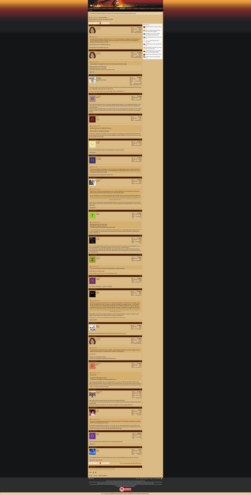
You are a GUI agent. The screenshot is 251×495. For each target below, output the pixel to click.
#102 (140, 50)
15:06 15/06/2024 (93, 210)
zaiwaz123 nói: (94, 61)
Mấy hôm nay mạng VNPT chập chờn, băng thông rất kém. (153, 51)
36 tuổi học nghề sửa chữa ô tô (153, 27)
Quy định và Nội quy (144, 478)
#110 (140, 235)
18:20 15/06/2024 (93, 323)
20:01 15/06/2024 (93, 336)
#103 (140, 75)
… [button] (95, 23)
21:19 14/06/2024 (93, 93)
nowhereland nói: (94, 419)
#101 (140, 25)
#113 (140, 289)
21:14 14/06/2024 (93, 75)
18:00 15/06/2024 (93, 289)
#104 (140, 93)
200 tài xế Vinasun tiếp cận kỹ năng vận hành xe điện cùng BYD (152, 31)
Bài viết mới (146, 24)
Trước (90, 23)
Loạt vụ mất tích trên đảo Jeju (152, 57)
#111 (140, 254)
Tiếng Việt (92, 478)
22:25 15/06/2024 (93, 431)
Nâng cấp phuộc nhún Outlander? (152, 41)
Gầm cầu (139, 454)
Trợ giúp (151, 478)
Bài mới (116, 8)
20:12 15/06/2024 (93, 361)
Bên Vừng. (139, 414)
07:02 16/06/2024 (93, 447)
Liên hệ (137, 478)
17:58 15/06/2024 (93, 275)
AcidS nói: (93, 347)
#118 (140, 407)
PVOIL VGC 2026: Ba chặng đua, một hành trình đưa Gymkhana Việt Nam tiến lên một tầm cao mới (114, 13)
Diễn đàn (122, 8)
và (97, 460)
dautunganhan (93, 21)
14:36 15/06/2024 (93, 177)
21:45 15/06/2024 (93, 407)
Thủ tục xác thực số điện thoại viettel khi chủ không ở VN (152, 34)
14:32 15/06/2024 (93, 155)
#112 (140, 275)
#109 (140, 210)
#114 (140, 323)
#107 (140, 155)
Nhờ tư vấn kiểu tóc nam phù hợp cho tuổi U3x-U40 (153, 48)
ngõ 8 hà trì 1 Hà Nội (137, 83)
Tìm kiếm (90, 10)
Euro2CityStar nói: (95, 126)
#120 (140, 447)
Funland (135, 8)
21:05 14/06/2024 (93, 25)
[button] (118, 8)
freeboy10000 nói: (95, 300)
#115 (140, 336)
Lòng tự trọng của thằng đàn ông (153, 44)
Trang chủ (110, 8)
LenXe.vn (104, 8)
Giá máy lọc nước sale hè (94, 91)
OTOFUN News (157, 478)
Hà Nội (140, 242)
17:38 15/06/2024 (93, 254)
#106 (140, 139)
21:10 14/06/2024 (93, 50)
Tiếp (107, 23)
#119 (140, 431)
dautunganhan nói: (95, 189)
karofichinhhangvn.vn (137, 84)
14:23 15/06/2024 (93, 139)
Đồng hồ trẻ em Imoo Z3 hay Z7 (153, 38)
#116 (140, 361)
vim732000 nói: (94, 266)
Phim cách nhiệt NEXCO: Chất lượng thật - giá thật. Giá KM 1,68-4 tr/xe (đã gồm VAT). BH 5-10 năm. (127, 493)
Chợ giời (142, 8)
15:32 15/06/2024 (93, 235)
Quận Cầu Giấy (138, 397)
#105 (140, 114)
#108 (140, 177)
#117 (140, 389)
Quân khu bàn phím (137, 32)
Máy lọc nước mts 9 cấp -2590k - (106, 91)
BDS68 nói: (93, 36)
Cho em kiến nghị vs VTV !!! (153, 54)
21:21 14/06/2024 (93, 114)
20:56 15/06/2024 (93, 389)
